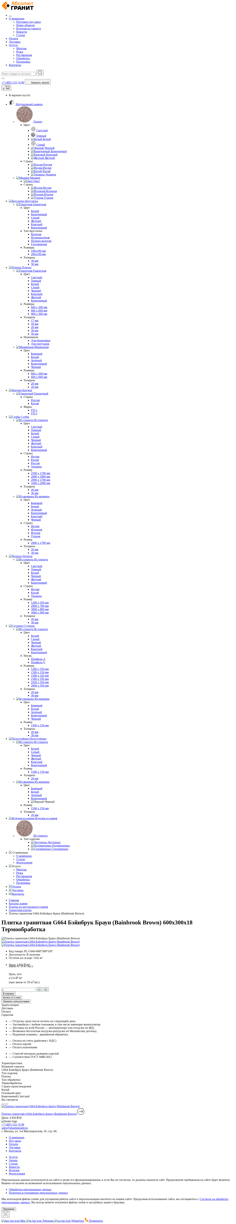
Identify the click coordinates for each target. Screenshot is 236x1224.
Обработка (23, 58)
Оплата (13, 38)
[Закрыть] (5, 1214)
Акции (13, 1160)
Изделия (14, 1170)
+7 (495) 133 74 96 (12, 82)
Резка (19, 51)
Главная (14, 900)
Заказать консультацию (16, 1001)
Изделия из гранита (28, 28)
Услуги (13, 45)
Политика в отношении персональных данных (38, 1192)
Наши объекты (25, 25)
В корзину (8, 993)
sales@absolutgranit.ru (14, 1127)
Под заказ (15, 1140)
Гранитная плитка (20, 910)
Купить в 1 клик (11, 997)
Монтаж (21, 48)
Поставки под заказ (28, 21)
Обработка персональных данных (30, 1189)
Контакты (15, 65)
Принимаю (9, 1209)
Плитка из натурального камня (28, 906)
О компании (16, 18)
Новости (21, 31)
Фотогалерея (24, 862)
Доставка (14, 41)
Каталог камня (18, 903)
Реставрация (24, 55)
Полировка (23, 61)
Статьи (20, 35)
